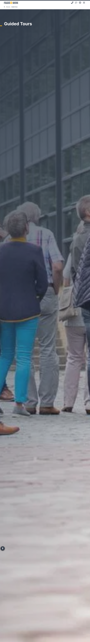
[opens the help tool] (3, 548)
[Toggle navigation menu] (84, 3)
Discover (8, 7)
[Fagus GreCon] (11, 2)
